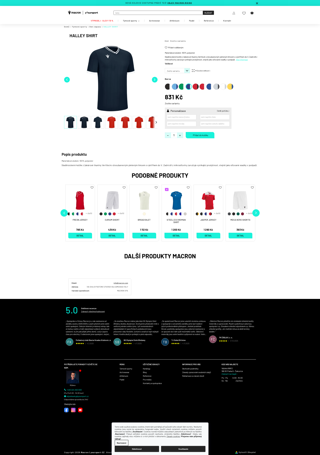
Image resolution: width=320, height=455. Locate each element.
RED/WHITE (82, 213)
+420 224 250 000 (74, 390)
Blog (145, 372)
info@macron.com (121, 283)
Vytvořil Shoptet (247, 452)
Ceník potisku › (223, 111)
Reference (147, 376)
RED (114, 213)
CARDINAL (242, 213)
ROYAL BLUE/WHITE (180, 213)
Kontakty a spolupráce (152, 383)
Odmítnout (137, 449)
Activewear (124, 372)
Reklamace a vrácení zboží (193, 376)
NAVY (109, 213)
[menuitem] (102, 21)
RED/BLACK (210, 213)
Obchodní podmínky (190, 369)
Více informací (242, 59)
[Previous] (64, 213)
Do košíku (200, 135)
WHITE (185, 213)
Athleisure (124, 376)
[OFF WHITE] (144, 201)
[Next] (256, 213)
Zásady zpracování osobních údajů (196, 372)
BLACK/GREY (201, 213)
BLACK (101, 213)
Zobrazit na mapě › (230, 374)
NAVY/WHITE (77, 213)
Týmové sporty (126, 369)
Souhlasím (183, 449)
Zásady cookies (173, 436)
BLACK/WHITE (69, 213)
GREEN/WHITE (73, 213)
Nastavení (121, 443)
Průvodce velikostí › (203, 71)
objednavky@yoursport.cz (78, 396)
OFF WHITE (144, 213)
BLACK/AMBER (197, 213)
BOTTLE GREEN (238, 213)
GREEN (105, 213)
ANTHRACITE (229, 213)
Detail (80, 235)
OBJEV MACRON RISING (179, 3)
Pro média (147, 379)
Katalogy (146, 369)
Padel (122, 379)
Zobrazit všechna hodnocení (93, 311)
